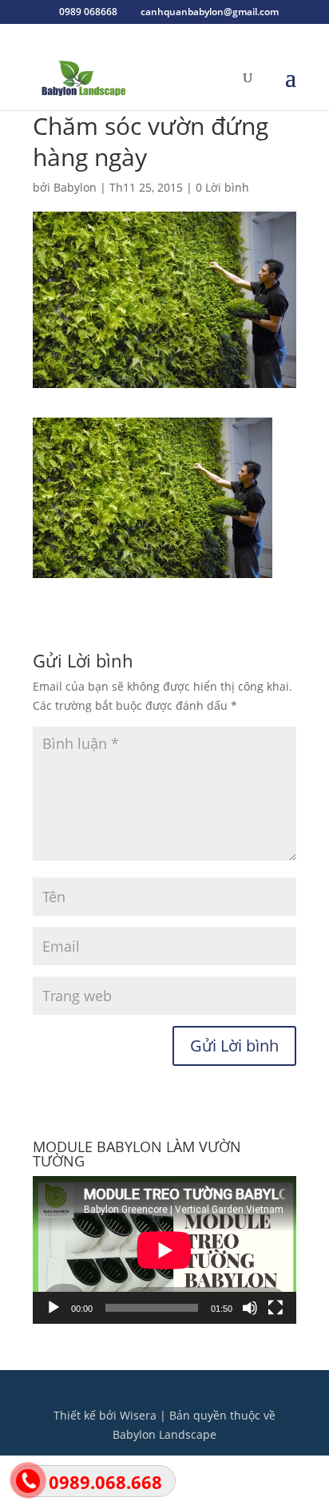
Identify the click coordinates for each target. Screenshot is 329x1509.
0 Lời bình (222, 187)
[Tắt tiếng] (250, 1308)
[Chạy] (53, 1308)
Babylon (75, 187)
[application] (164, 1250)
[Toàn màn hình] (275, 1308)
